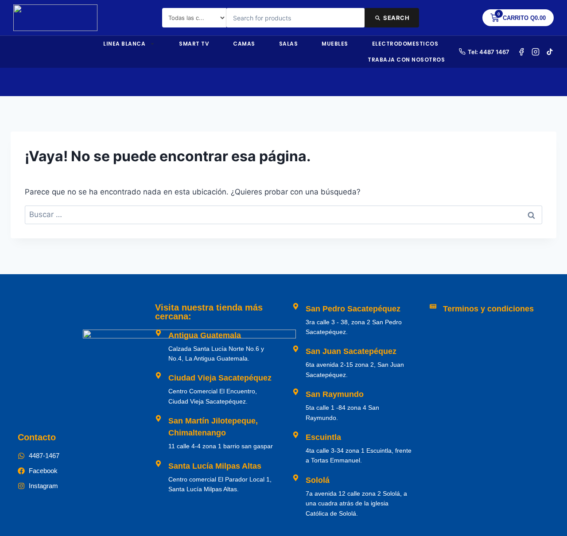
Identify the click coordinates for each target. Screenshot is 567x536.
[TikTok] (550, 52)
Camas (244, 43)
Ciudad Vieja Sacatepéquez (220, 377)
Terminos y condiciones (488, 308)
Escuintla (323, 437)
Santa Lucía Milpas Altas (214, 466)
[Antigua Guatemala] (158, 333)
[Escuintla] (295, 434)
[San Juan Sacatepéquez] (295, 349)
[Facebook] (521, 52)
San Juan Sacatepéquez (351, 351)
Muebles (335, 43)
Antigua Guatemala (204, 335)
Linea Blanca (124, 43)
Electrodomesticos (405, 43)
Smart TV (194, 43)
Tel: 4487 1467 (488, 51)
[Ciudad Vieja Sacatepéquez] (158, 375)
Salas (288, 43)
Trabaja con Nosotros (406, 59)
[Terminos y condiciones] (433, 306)
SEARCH (396, 17)
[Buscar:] (283, 214)
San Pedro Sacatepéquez (353, 308)
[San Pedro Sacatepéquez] (295, 306)
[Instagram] (536, 52)
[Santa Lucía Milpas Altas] (158, 463)
